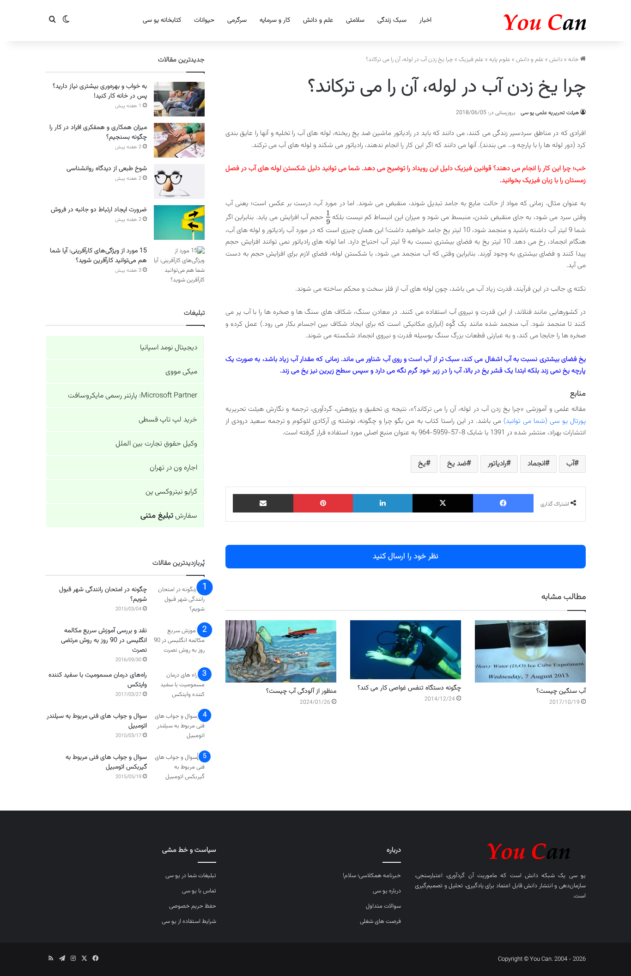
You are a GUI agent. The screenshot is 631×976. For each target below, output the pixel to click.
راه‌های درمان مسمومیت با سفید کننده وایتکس (98, 680)
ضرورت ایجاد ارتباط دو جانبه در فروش (99, 210)
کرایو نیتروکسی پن (171, 492)
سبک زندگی (392, 20)
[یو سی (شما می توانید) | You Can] (500, 849)
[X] (443, 503)
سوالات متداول (383, 906)
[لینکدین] (383, 503)
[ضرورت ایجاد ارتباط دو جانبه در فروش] (179, 222)
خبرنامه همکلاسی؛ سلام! (372, 875)
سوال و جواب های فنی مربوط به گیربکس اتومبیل (106, 762)
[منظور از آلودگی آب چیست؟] (280, 651)
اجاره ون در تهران (173, 468)
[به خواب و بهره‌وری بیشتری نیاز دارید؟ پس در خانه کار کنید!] (179, 99)
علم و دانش (318, 20)
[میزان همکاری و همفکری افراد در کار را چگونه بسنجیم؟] (179, 140)
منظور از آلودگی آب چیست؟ (301, 691)
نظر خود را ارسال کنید (405, 556)
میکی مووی (181, 372)
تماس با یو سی (199, 891)
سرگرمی (237, 20)
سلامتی (355, 20)
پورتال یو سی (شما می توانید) (545, 421)
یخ (422, 464)
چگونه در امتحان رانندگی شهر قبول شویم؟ (103, 594)
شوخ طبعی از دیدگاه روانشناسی (107, 169)
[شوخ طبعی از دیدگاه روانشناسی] (179, 181)
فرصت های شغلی (380, 921)
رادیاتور (497, 464)
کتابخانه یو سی (162, 20)
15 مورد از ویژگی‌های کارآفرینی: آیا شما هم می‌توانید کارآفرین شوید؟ (98, 256)
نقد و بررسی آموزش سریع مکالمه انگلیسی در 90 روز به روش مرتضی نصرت (104, 640)
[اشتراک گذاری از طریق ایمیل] (263, 503)
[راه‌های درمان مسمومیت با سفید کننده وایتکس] (179, 688)
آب (570, 464)
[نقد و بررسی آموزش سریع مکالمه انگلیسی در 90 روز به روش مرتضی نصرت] (179, 643)
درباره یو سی (387, 891)
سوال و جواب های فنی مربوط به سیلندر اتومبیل (97, 721)
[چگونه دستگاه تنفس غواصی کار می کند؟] (405, 649)
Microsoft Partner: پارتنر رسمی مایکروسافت (132, 396)
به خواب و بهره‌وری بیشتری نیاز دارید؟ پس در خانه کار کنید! (100, 91)
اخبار (425, 20)
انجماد (536, 464)
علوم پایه (499, 59)
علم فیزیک (471, 59)
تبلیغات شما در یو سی (190, 875)
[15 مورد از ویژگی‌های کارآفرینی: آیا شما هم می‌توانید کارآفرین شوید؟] (179, 265)
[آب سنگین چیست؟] (530, 651)
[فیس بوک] (503, 503)
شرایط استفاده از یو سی (189, 921)
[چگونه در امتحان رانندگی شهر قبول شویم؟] (179, 602)
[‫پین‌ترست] (323, 503)
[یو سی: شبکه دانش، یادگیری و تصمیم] (516, 20)
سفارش (168, 516)
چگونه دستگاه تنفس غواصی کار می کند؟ (409, 688)
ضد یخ (457, 464)
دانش (556, 59)
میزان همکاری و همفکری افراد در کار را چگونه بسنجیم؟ (98, 132)
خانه (574, 59)
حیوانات (204, 20)
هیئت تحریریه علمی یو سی (550, 113)
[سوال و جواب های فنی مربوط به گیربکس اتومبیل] (179, 770)
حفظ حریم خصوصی (192, 906)
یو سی (577, 875)
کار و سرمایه (275, 20)
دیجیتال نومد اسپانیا (168, 348)
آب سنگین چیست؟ (561, 691)
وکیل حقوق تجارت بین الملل (156, 444)
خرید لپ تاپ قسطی (168, 420)
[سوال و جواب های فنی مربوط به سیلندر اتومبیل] (179, 729)
